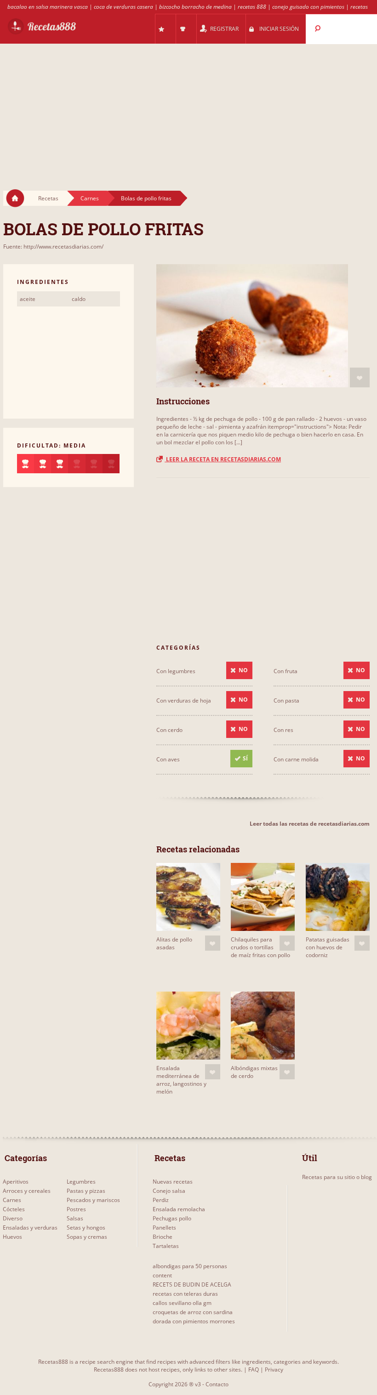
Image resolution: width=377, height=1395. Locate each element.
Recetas (48, 198)
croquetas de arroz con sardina (193, 1312)
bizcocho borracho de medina (195, 7)
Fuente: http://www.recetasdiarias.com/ (53, 246)
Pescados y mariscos (93, 1200)
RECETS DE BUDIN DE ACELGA (192, 1284)
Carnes (89, 198)
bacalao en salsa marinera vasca (47, 7)
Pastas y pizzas (86, 1191)
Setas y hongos (86, 1227)
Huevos (12, 1237)
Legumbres (81, 1181)
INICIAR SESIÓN (279, 29)
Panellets (164, 1227)
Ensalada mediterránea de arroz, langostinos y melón (181, 1079)
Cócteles (14, 1209)
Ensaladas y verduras (30, 1227)
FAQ (253, 1369)
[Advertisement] (188, 108)
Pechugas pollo (172, 1218)
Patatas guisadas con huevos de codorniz (327, 947)
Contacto (217, 1384)
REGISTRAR (224, 29)
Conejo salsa (169, 1191)
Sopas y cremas (87, 1237)
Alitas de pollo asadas (174, 943)
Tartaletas (166, 1246)
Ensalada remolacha (179, 1209)
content (162, 1275)
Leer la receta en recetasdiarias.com (223, 459)
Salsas (75, 1218)
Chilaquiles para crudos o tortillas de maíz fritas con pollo (260, 947)
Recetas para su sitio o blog (337, 1177)
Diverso (13, 1218)
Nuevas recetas (173, 1181)
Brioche (162, 1237)
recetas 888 (252, 7)
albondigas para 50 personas (190, 1266)
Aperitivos (16, 1181)
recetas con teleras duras (185, 1294)
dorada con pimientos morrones (194, 1321)
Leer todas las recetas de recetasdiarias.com (310, 824)
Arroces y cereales (27, 1191)
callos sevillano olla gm (182, 1303)
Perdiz (161, 1200)
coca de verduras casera (123, 7)
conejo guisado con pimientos (308, 7)
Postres (76, 1209)
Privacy (274, 1369)
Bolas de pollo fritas (146, 198)
